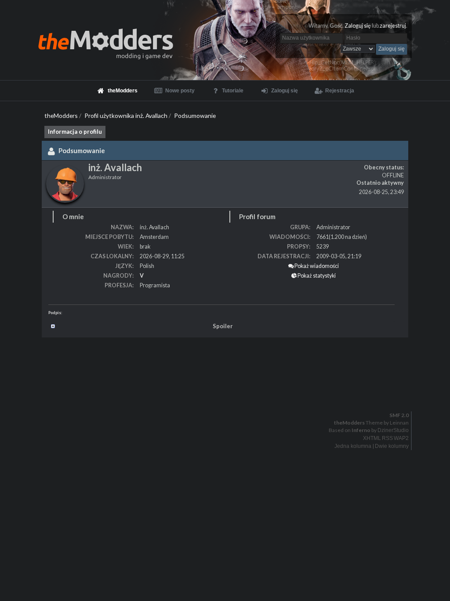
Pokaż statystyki (316, 275)
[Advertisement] (225, 364)
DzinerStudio (393, 430)
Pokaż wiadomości (316, 266)
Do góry (228, 397)
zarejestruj (393, 25)
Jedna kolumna (352, 446)
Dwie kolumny (392, 446)
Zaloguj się (358, 25)
